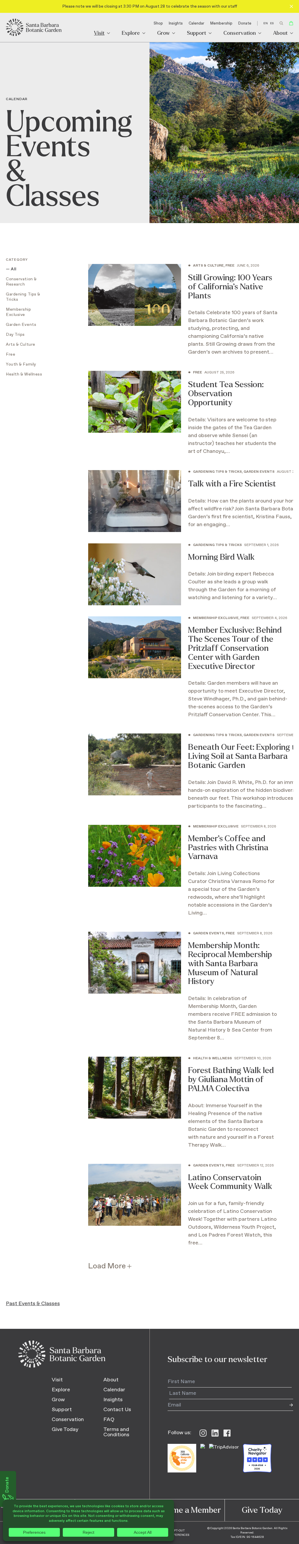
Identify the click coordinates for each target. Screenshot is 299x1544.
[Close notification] (291, 6)
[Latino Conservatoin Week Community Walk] (182, 1210)
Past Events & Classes (33, 1303)
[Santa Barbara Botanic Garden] (34, 27)
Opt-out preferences (178, 1533)
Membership (221, 23)
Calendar (196, 23)
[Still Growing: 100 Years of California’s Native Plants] (182, 314)
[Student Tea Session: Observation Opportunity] (182, 417)
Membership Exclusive (18, 312)
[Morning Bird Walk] (182, 577)
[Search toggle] (281, 23)
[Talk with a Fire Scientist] (182, 504)
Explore (131, 33)
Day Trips (15, 334)
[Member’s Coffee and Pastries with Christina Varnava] (182, 875)
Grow (163, 33)
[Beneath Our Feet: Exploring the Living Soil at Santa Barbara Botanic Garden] (182, 776)
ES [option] (272, 23)
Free (10, 354)
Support (196, 33)
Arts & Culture (20, 344)
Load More (107, 1266)
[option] (272, 23)
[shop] (291, 23)
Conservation (239, 33)
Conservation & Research (21, 282)
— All (11, 269)
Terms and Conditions (116, 1432)
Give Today (65, 1429)
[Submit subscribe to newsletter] (287, 1405)
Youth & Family (21, 364)
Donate (244, 23)
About (280, 33)
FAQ (108, 1419)
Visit (99, 33)
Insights (176, 23)
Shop (158, 23)
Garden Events (21, 324)
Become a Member (187, 1510)
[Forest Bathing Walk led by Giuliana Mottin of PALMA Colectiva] (182, 1107)
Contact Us (117, 1409)
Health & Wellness (24, 374)
